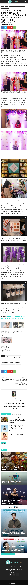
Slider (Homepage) (5, 8)
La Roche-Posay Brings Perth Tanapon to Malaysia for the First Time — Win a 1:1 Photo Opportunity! (16, 428)
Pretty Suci (4, 363)
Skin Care (23, 6)
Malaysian (22, 360)
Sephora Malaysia (11, 363)
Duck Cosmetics (17, 356)
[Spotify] (17, 408)
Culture (10, 6)
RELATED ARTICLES (6, 414)
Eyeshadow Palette (12, 357)
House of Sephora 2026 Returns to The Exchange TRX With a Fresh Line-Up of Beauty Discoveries (13, 502)
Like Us (3, 443)
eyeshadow (4, 357)
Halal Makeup (4, 360)
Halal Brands (10, 359)
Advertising (12, 581)
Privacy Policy (24, 581)
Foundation (19, 357)
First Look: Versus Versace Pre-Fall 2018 (7, 380)
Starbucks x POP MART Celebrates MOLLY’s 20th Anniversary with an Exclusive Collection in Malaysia (12, 481)
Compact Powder (8, 356)
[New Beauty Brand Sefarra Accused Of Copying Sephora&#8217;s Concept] (18, 325)
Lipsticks (10, 360)
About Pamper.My (5, 581)
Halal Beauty (4, 359)
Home (2, 4)
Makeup (19, 6)
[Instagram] (14, 408)
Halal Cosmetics (18, 359)
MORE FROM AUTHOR (16, 414)
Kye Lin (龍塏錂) (5, 24)
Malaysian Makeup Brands (15, 362)
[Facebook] (11, 408)
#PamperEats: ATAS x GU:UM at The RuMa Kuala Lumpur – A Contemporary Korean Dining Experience (17, 420)
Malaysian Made (5, 362)
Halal (24, 357)
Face (13, 6)
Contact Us (17, 581)
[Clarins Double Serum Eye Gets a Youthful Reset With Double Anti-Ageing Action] (4, 436)
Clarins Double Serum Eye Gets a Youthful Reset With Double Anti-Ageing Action (17, 434)
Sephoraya (18, 363)
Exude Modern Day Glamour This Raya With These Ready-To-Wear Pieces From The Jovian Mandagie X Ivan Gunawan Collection (21, 383)
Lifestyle (6, 6)
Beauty (6, 4)
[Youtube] (17, 574)
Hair (16, 6)
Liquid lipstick (16, 360)
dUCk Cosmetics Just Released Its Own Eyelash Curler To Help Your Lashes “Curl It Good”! (6, 333)
